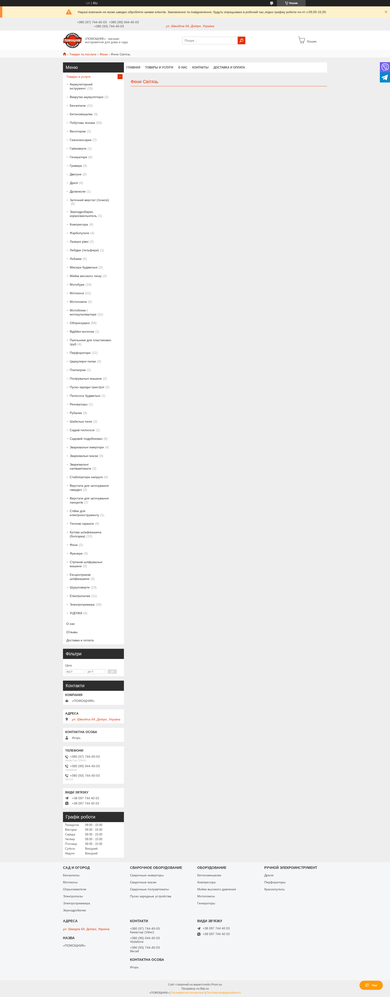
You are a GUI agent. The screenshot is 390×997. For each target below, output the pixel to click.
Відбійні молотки (82, 331)
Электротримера (82, 604)
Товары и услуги (159, 67)
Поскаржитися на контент (187, 992)
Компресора (79, 224)
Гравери (76, 165)
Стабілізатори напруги (86, 477)
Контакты (200, 67)
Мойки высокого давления (216, 889)
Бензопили (78, 105)
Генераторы (206, 903)
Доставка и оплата (229, 67)
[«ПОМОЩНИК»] (72, 40)
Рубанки (76, 413)
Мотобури (77, 284)
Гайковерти (78, 148)
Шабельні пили (81, 421)
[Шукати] (241, 40)
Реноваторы (79, 404)
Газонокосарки (80, 140)
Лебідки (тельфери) (84, 250)
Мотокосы (70, 882)
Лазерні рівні (79, 241)
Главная (133, 67)
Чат (374, 985)
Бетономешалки (209, 875)
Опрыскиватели (74, 889)
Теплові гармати (82, 523)
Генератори (78, 157)
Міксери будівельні (84, 267)
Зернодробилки (74, 910)
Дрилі (74, 183)
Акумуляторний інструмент (81, 86)
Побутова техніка (82, 123)
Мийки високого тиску (86, 276)
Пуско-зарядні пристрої (87, 387)
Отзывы (72, 632)
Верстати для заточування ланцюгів (89, 500)
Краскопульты (274, 889)
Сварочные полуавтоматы (149, 889)
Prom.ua (216, 984)
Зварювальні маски (84, 456)
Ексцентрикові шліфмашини (80, 577)
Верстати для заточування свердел (89, 487)
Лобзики (76, 259)
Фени (104, 54)
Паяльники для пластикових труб (90, 342)
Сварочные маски (143, 882)
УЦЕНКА (76, 613)
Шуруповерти (80, 587)
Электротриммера (76, 903)
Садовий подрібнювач (86, 438)
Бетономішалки (81, 114)
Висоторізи (78, 131)
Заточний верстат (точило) (89, 200)
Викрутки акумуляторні (86, 97)
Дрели (269, 875)
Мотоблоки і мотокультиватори (83, 312)
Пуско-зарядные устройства (150, 896)
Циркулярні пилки (83, 361)
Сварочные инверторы (147, 875)
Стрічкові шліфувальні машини (86, 564)
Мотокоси (77, 293)
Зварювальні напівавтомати (80, 466)
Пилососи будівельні (85, 395)
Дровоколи (78, 191)
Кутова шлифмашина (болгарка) (85, 534)
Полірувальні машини (86, 378)
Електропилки (80, 596)
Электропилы (73, 896)
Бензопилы (71, 875)
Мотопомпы (206, 896)
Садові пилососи (82, 430)
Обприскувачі (80, 323)
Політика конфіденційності (223, 992)
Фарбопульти (79, 233)
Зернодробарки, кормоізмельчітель (83, 214)
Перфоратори (80, 353)
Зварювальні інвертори (87, 447)
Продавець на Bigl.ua (195, 988)
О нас (182, 67)
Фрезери (76, 553)
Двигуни (75, 174)
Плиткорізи (78, 370)
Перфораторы (275, 882)
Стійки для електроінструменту (84, 513)
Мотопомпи (78, 301)
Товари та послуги (82, 54)
